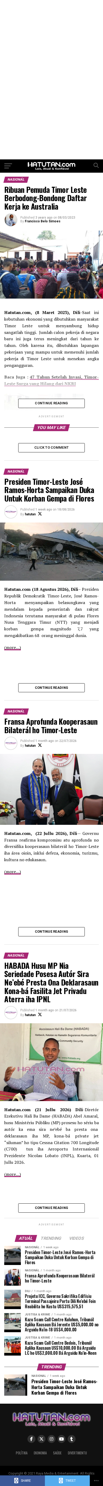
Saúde (57, 1452)
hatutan (30, 514)
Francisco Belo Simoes (42, 221)
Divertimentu (77, 1452)
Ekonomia (40, 1452)
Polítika (21, 1452)
